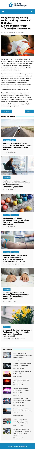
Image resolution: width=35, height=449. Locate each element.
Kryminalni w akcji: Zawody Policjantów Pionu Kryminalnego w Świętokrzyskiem (22, 400)
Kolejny (29, 111)
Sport (13, 140)
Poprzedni (7, 111)
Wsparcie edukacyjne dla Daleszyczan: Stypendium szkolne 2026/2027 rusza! (20, 421)
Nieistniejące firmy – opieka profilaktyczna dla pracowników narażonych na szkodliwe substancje (16, 296)
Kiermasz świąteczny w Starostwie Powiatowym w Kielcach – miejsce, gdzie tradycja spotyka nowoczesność (17, 333)
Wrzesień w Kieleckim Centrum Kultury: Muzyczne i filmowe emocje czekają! (21, 390)
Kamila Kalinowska (9, 264)
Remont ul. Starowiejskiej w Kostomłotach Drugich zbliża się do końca (22, 410)
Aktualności (21, 32)
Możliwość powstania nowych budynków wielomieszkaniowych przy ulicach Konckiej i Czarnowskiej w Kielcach (16, 184)
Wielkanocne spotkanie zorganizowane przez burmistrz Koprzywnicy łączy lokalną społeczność (16, 221)
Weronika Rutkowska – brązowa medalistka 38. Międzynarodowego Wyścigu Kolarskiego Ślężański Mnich (17, 146)
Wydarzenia (15, 214)
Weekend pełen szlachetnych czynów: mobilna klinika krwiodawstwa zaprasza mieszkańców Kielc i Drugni (15, 258)
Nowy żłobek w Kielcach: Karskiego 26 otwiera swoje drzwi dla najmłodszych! (22, 355)
